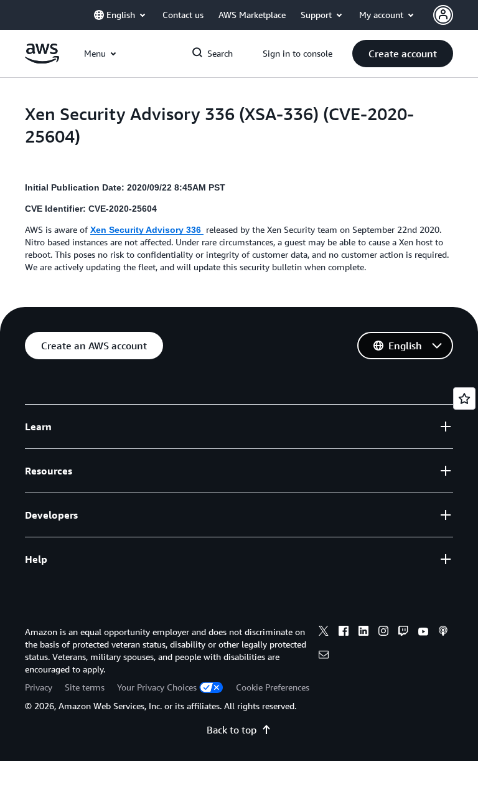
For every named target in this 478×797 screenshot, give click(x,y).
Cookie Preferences (272, 687)
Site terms (85, 687)
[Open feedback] (464, 398)
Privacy (38, 687)
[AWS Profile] (443, 15)
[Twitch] (403, 632)
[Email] (324, 656)
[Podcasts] (443, 632)
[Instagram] (383, 632)
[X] (324, 632)
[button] (402, 53)
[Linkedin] (363, 632)
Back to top (231, 730)
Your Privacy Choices (157, 687)
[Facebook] (344, 632)
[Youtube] (423, 632)
